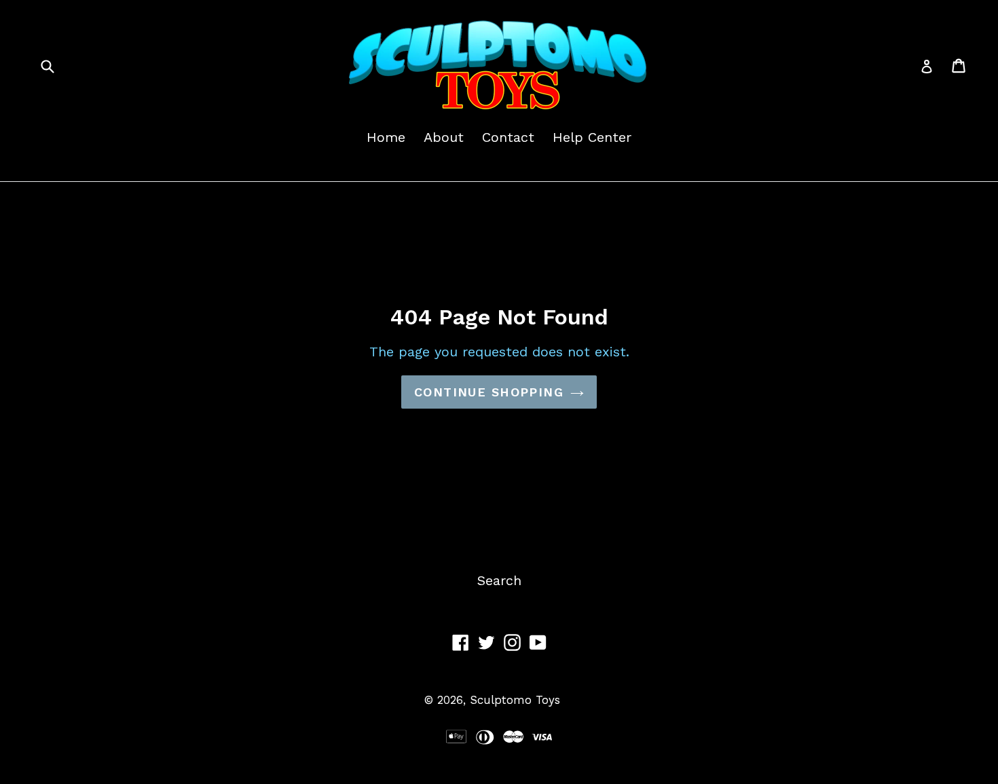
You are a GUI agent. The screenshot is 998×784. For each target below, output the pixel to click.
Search (499, 580)
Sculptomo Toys (515, 700)
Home (386, 137)
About (444, 137)
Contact (508, 137)
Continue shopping (488, 392)
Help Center (592, 137)
